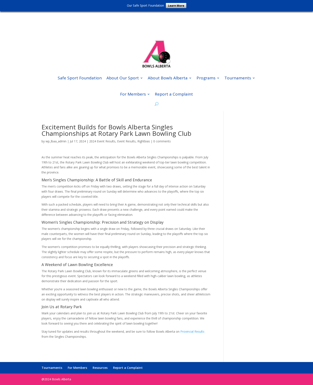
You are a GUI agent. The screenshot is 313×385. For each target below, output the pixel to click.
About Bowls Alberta (168, 78)
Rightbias (143, 141)
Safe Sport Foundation (80, 78)
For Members (133, 94)
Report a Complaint (174, 94)
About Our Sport (122, 78)
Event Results (126, 141)
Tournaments (237, 78)
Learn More (176, 5)
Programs (206, 78)
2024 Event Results (102, 141)
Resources (100, 368)
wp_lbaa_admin (56, 141)
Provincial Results (192, 331)
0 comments (162, 141)
